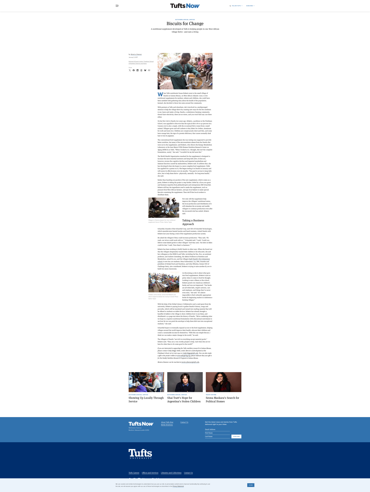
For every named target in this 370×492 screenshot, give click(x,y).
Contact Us (184, 422)
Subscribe (249, 6)
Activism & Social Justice (185, 20)
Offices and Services (150, 472)
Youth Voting (211, 395)
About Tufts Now (167, 422)
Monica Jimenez (136, 54)
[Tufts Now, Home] (185, 5)
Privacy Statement (178, 486)
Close (251, 485)
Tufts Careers (134, 472)
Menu (117, 6)
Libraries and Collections (171, 472)
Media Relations (167, 425)
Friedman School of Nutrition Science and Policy (141, 62)
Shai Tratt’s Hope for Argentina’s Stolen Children (184, 399)
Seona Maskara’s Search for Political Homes (222, 399)
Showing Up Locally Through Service (146, 399)
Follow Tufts (236, 6)
